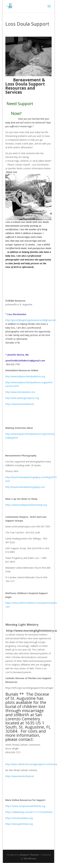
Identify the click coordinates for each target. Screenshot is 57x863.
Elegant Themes (29, 854)
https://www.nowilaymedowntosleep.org (26, 504)
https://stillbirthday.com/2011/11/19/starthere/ (29, 812)
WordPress (30, 858)
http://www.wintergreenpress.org (22, 397)
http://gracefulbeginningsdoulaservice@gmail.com (30, 320)
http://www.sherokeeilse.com (20, 391)
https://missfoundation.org (19, 818)
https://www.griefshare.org (19, 823)
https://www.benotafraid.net (19, 404)
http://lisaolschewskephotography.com (25, 486)
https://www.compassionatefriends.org (25, 806)
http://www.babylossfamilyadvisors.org (26, 376)
